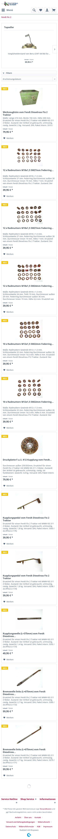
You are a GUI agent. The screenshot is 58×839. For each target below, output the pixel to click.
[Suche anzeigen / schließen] (34, 10)
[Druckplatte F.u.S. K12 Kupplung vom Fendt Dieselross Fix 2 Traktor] (29, 446)
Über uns (28, 817)
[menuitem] (7, 10)
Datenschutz (11, 826)
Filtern (8, 73)
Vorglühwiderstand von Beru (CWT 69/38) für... (29, 53)
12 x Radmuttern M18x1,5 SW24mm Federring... (28, 286)
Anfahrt (18, 817)
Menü (9, 10)
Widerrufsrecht (44, 822)
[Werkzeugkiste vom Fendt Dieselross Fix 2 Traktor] (29, 98)
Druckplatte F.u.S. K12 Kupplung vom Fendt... (27, 459)
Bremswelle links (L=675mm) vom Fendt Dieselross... (24, 693)
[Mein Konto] (47, 10)
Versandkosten (46, 809)
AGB (38, 826)
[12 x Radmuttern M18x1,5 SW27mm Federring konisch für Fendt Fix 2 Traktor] (29, 214)
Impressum (47, 826)
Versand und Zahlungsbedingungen (20, 822)
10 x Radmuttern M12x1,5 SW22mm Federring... (28, 344)
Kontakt (38, 817)
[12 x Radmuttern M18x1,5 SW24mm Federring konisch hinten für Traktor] (29, 272)
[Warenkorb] (53, 10)
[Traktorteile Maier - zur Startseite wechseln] (9, 3)
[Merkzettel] (40, 10)
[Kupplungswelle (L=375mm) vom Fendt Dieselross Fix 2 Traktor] (29, 619)
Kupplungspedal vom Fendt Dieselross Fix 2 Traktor (26, 519)
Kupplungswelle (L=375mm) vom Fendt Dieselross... (23, 635)
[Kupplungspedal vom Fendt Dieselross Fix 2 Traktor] (29, 504)
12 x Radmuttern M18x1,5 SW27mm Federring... (28, 170)
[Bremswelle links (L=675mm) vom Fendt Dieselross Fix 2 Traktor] (29, 677)
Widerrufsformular (26, 826)
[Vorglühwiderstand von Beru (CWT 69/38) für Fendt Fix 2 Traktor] (29, 41)
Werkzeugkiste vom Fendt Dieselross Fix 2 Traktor (25, 113)
